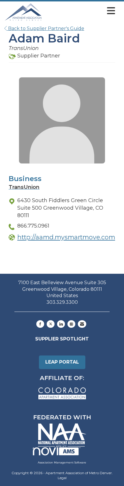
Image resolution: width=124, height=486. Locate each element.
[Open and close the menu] (80, 11)
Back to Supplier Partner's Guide (45, 28)
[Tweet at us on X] (51, 324)
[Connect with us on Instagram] (71, 324)
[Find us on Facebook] (40, 324)
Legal (62, 478)
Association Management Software (62, 462)
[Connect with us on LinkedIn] (61, 324)
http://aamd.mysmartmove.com (66, 237)
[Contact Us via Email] (82, 324)
